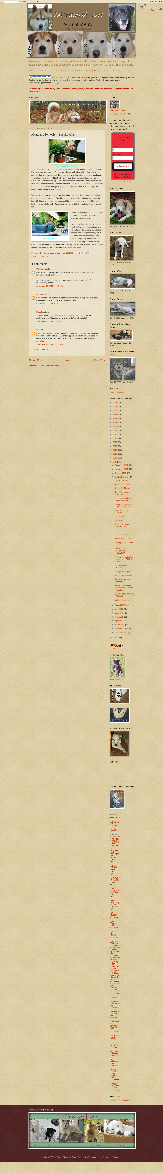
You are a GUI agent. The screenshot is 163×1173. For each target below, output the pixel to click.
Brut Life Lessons (121, 600)
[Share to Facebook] (86, 253)
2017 (115, 438)
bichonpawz (41, 294)
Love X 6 (118, 521)
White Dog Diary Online (114, 902)
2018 (115, 434)
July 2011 (119, 609)
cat (39, 256)
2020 (115, 426)
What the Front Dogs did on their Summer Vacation (123, 588)
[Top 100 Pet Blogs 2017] (120, 1100)
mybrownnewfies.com (114, 1003)
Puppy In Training (114, 942)
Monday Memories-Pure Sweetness (122, 499)
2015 (115, 446)
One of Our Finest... (122, 488)
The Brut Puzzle (121, 480)
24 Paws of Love (119, 110)
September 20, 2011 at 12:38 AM (49, 304)
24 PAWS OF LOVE (114, 879)
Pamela (39, 312)
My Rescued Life (114, 1061)
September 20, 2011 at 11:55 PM (49, 344)
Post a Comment (41, 350)
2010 (115, 638)
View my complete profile (120, 114)
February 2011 (121, 629)
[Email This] (80, 253)
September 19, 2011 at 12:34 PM (49, 286)
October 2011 (121, 473)
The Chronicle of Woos (114, 890)
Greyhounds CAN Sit (114, 1013)
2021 (115, 422)
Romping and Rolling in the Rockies (114, 853)
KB (37, 330)
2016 (115, 442)
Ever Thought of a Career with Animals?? (121, 551)
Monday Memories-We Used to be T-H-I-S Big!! (123, 559)
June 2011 (119, 613)
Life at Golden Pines (113, 868)
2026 (115, 403)
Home (33, 71)
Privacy (128, 181)
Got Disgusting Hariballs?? (120, 566)
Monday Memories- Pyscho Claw (122, 526)
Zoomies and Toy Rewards (121, 511)
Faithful (117, 531)
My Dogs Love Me (114, 1053)
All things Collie (114, 823)
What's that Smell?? (122, 539)
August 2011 (120, 605)
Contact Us (117, 71)
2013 (115, 454)
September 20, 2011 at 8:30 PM (49, 322)
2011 (115, 462)
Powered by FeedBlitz (123, 177)
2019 (115, 430)
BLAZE (97, 71)
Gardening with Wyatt (114, 1037)
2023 (115, 414)
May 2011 (119, 617)
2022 (115, 418)
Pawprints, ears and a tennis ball (114, 1073)
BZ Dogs (114, 1045)
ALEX (55, 71)
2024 (115, 411)
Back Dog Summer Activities (122, 580)
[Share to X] (84, 253)
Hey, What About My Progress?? (122, 493)
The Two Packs (44, 71)
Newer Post (35, 360)
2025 (115, 407)
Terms (121, 181)
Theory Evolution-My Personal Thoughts (123, 505)
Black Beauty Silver (122, 484)
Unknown (40, 269)
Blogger (116, 1157)
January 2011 (121, 633)
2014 (115, 450)
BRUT (71, 71)
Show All (117, 1090)
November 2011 (122, 469)
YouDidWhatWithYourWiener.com (114, 841)
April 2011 (119, 621)
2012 (115, 458)
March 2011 (120, 625)
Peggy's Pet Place (114, 1084)
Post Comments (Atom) (50, 366)
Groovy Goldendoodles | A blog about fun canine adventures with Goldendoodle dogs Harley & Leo (114, 969)
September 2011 (122, 477)
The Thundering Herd (114, 923)
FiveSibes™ (114, 831)
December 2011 (122, 465)
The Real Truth (120, 535)
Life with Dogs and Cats (114, 951)
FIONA (79, 71)
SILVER (63, 71)
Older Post (99, 360)
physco (45, 256)
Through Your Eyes (122, 571)
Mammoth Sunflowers (123, 575)
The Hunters (119, 517)
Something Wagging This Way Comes (114, 1025)
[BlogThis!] (82, 253)
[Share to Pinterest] (88, 253)
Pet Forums (113, 986)
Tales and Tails (114, 994)
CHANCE (106, 71)
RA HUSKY (113, 914)
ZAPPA (88, 71)
